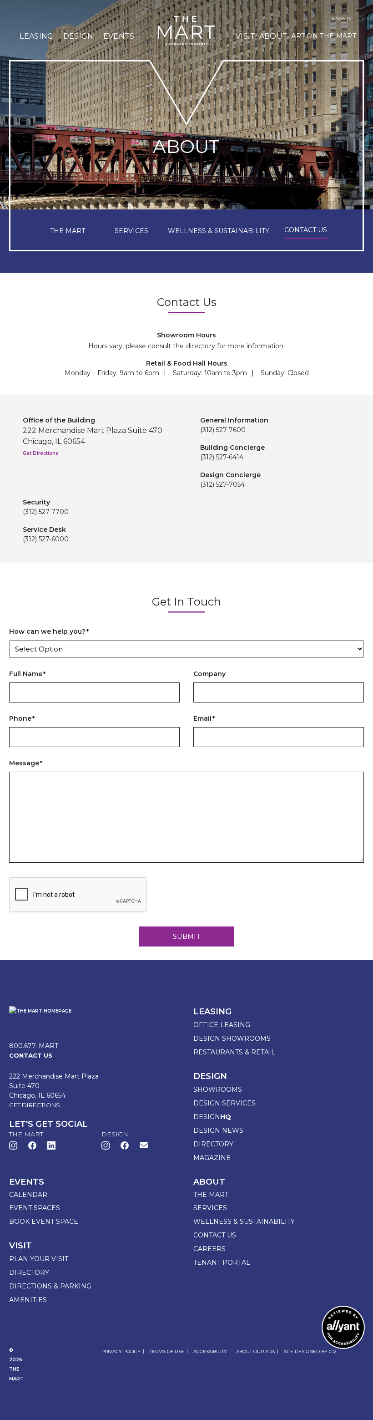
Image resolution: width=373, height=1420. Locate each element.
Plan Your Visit (38, 1259)
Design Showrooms (232, 1038)
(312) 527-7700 (46, 512)
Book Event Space (43, 1221)
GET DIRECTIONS (34, 1105)
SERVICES (131, 231)
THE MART (67, 231)
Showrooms (217, 1089)
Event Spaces (34, 1208)
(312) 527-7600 (223, 430)
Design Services (224, 1103)
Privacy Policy (121, 1351)
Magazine (212, 1158)
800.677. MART (33, 1046)
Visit (246, 36)
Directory (213, 1144)
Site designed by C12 (310, 1351)
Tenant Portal (221, 1262)
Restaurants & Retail (234, 1052)
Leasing (36, 36)
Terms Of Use (167, 1351)
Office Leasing (221, 1025)
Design (78, 36)
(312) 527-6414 (221, 457)
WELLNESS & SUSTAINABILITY (218, 231)
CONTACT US (305, 230)
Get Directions (40, 453)
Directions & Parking (50, 1286)
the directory (194, 346)
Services (210, 1208)
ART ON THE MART (323, 36)
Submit (186, 936)
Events (119, 36)
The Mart (210, 1195)
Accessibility (210, 1351)
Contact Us (214, 1235)
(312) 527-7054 (222, 484)
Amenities (28, 1300)
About (273, 36)
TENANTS (340, 18)
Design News (218, 1130)
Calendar (28, 1195)
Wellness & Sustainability (244, 1221)
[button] (144, 1145)
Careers (209, 1249)
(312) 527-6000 (46, 539)
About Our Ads (255, 1351)
